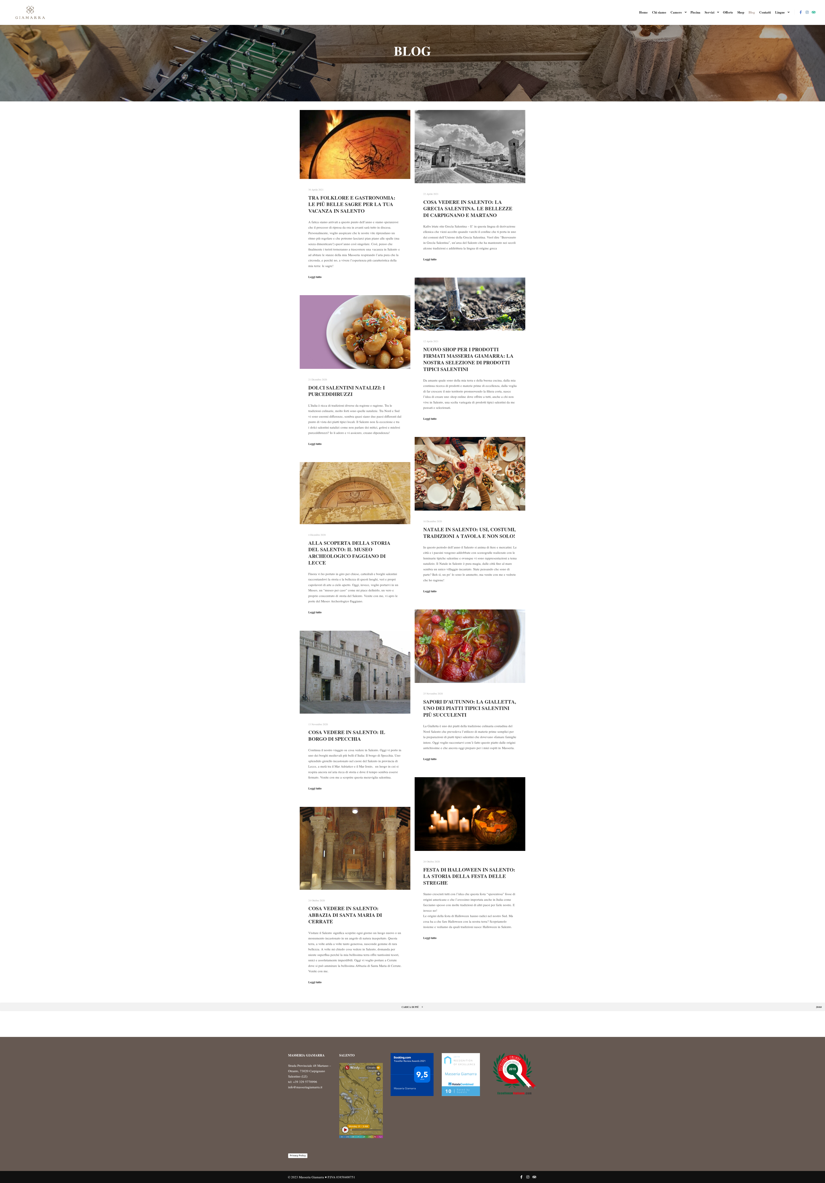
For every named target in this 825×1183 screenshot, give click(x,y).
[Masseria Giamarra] (30, 12)
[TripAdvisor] (813, 12)
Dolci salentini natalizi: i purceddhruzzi (346, 391)
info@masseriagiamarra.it (305, 1087)
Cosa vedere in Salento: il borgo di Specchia (346, 735)
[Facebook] (801, 12)
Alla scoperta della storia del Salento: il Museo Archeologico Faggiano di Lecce (349, 552)
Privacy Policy (298, 1155)
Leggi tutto (315, 277)
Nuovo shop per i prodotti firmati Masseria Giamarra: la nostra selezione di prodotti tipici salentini (468, 359)
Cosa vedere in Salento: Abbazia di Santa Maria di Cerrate (345, 915)
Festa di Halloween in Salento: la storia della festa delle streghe (469, 876)
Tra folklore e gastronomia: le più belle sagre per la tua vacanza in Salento (351, 204)
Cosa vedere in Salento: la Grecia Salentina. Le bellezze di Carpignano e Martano (467, 208)
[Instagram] (807, 12)
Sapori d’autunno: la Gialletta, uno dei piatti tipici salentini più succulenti (469, 708)
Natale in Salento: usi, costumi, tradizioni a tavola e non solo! (469, 533)
